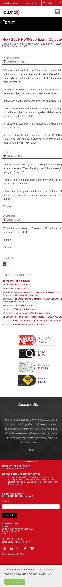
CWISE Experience (26, 305)
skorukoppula (9, 292)
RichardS (7, 320)
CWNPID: (6, 501)
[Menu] (57, 11)
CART (51, 3)
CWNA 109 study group (26, 309)
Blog (4, 553)
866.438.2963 (17, 538)
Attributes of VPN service (18, 280)
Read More (29, 462)
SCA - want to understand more (29, 324)
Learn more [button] (45, 573)
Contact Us (31, 3)
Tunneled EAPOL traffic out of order (35, 312)
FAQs (21, 553)
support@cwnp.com (20, 541)
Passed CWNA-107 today (18, 284)
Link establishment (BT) (15, 468)
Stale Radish (9, 312)
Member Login (10, 3)
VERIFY (8, 515)
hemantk (7, 309)
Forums (28, 43)
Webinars (12, 553)
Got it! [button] (15, 581)
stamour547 (9, 298)
